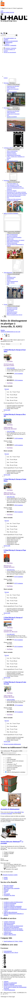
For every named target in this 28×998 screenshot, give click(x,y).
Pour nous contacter (8, 885)
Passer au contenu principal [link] (7, 12)
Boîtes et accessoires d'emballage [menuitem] (11, 213)
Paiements (6, 889)
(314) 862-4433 (11, 634)
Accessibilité (7, 894)
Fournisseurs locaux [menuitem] (11, 277)
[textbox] (20, 751)
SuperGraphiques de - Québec (13, 941)
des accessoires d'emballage (12, 812)
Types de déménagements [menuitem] (12, 281)
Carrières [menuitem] (6, 39)
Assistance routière (8, 887)
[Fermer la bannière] (2, 1)
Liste (8, 334)
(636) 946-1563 (11, 496)
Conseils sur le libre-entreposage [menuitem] (14, 199)
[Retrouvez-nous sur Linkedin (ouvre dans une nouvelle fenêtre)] (5, 963)
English (5, 877)
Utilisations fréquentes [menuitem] (12, 153)
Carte (8, 336)
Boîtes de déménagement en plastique (16, 772)
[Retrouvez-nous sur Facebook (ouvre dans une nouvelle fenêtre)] (5, 956)
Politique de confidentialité (10, 983)
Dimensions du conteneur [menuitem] (12, 160)
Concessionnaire (8, 951)
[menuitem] (17, 111)
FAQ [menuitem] (8, 90)
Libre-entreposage (11, 759)
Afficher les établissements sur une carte (10, 331)
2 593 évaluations (18, 373)
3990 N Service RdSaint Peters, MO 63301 (10, 493)
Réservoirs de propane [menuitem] (12, 313)
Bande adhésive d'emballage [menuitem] (13, 241)
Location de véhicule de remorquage (13, 906)
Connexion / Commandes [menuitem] (10, 45)
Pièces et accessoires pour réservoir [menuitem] (14, 314)
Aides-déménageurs (17, 272)
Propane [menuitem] (6, 304)
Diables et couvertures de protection (12, 907)
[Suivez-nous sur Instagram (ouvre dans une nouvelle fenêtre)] (5, 958)
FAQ (5, 892)
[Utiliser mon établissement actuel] (12, 751)
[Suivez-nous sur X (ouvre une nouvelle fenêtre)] (5, 965)
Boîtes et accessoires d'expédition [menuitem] (14, 237)
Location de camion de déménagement (13, 902)
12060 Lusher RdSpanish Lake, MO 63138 (10, 428)
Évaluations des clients (9, 895)
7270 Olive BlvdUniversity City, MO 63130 (10, 631)
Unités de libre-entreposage (10, 912)
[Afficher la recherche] (4, 33)
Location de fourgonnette (10, 903)
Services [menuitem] (8, 280)
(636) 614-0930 (11, 699)
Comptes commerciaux (9, 921)
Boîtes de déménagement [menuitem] (12, 234)
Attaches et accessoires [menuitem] (12, 91)
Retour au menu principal (13, 84)
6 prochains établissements (14, 744)
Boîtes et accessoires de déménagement (13, 926)
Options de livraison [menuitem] (11, 152)
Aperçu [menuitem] (8, 275)
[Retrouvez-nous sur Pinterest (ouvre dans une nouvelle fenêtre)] (5, 960)
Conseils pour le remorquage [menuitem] (13, 113)
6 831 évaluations (18, 639)
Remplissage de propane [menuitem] (12, 307)
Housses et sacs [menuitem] (10, 238)
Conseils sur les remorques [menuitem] (13, 89)
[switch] (14, 335)
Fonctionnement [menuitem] (10, 278)
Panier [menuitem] (7, 44)
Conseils (6, 891)
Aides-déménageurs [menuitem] (8, 272)
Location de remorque (9, 904)
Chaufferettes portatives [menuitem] (12, 312)
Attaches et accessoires (9, 923)
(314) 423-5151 (11, 569)
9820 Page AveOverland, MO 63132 (9, 566)
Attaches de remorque (12, 767)
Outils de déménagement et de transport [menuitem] (15, 240)
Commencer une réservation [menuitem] (13, 86)
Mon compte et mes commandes (12, 888)
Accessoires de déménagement (14, 766)
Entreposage (13, 180)
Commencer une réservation (13, 111)
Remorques (12, 83)
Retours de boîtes (11, 769)
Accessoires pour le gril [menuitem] (12, 309)
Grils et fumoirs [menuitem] (10, 310)
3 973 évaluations (18, 705)
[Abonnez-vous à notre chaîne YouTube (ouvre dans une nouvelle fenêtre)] (5, 967)
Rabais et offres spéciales (10, 934)
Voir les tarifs (7, 410)
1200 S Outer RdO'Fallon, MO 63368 (9, 696)
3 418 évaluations (18, 438)
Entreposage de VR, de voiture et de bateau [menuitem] (16, 192)
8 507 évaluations (18, 576)
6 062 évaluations (18, 505)
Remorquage (7, 107)
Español (6, 879)
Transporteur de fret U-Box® (11, 952)
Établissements (9, 990)
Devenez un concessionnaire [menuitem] (11, 41)
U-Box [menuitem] (8, 147)
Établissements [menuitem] (8, 42)
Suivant (6, 744)
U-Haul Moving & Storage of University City (13, 618)
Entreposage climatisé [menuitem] (11, 190)
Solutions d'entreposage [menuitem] (12, 243)
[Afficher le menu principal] (2, 14)
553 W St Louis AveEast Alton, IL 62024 (9, 364)
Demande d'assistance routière (10, 874)
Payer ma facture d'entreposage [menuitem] (14, 196)
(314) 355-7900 (11, 431)
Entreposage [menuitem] (6, 180)
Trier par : (3, 344)
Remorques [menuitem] (6, 83)
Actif (2, 11)
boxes (12, 812)
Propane (10, 304)
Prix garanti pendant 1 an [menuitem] (10, 38)
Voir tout (7, 389)
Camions (9, 757)
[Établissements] (6, 33)
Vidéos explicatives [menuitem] (11, 87)
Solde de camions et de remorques (15, 761)
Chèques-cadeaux (8, 933)
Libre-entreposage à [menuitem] (13, 185)
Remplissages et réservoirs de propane (13, 928)
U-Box (18, 147)
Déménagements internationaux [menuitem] (14, 155)
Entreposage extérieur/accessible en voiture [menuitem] (16, 194)
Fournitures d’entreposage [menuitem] (12, 200)
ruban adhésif (17, 812)
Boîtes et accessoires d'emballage (12, 231)
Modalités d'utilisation (9, 984)
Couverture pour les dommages (11, 927)
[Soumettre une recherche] (16, 35)
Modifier (3, 330)
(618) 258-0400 (11, 368)
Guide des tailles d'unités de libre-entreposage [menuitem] (17, 193)
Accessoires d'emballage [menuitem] (12, 236)
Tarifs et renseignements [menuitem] (12, 151)
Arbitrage (6, 981)
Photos (10, 361)
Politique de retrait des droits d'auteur (13, 985)
